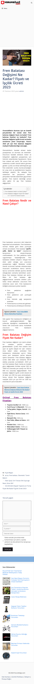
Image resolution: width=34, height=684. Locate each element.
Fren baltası (13, 475)
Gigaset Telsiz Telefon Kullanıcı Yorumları (18, 607)
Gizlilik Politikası (17, 677)
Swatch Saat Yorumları (19, 653)
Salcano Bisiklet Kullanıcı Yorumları (19, 626)
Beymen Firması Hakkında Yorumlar (20, 644)
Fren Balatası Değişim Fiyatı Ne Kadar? (17, 193)
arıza (6, 475)
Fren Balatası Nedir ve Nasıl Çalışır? (16, 191)
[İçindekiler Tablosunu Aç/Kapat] (27, 188)
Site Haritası (6, 677)
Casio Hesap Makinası (18, 597)
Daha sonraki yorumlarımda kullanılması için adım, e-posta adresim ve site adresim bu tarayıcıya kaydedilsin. (18, 541)
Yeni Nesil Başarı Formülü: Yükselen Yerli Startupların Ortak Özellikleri (20, 580)
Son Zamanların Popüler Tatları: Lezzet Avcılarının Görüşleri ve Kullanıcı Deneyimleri (20, 590)
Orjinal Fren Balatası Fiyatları (17, 195)
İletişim (27, 677)
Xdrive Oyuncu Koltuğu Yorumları (19, 635)
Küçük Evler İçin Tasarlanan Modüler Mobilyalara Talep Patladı (12, 572)
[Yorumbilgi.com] (10, 3)
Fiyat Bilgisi (9, 473)
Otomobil (21, 475)
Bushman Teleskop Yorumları (17, 616)
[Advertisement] (17, 29)
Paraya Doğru (6, 679)
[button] (31, 3)
